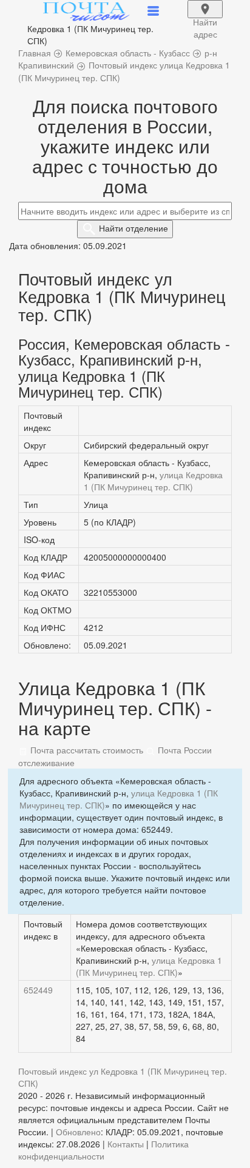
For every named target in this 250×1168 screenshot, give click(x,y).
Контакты (125, 1144)
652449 (38, 990)
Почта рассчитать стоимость (85, 750)
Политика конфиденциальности (103, 1150)
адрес (205, 17)
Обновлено (78, 1132)
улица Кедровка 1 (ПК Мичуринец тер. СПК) (153, 481)
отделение (133, 228)
